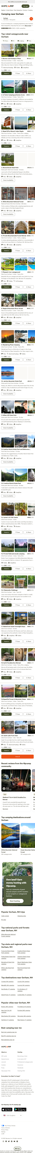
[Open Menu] (32, 6)
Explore (3, 10)
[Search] (31, 18)
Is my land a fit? (22, 1059)
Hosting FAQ (21, 1071)
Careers (3, 1065)
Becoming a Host (22, 1056)
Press (2, 1068)
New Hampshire (18, 10)
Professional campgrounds (25, 1062)
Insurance (20, 1065)
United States (9, 10)
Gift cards (4, 1056)
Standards (20, 1068)
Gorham (25, 10)
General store (5, 1059)
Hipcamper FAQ (5, 1071)
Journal (3, 1062)
